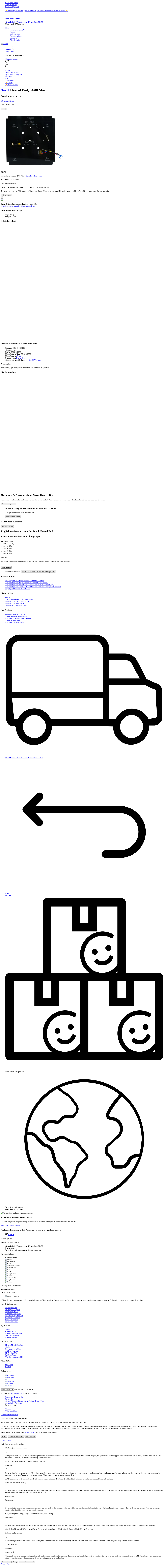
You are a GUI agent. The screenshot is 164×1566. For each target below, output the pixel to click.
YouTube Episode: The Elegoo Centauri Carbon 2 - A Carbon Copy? (29, 585)
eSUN (7, 597)
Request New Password (13, 1333)
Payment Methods (11, 1312)
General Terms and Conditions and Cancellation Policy (24, 1401)
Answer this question (13, 517)
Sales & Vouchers (11, 1320)
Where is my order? (17, 30)
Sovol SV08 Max (35, 360)
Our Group (9, 1365)
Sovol (5, 90)
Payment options (16, 36)
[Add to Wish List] (2, 197)
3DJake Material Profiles (14, 1345)
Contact (8, 1367)
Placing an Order (11, 1308)
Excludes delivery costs (34, 176)
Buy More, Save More (13, 1349)
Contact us (13, 38)
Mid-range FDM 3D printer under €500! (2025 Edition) (25, 581)
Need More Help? (11, 1322)
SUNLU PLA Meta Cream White (17, 601)
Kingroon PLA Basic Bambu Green (18, 618)
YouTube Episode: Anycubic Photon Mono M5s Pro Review (26, 583)
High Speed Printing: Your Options (17, 589)
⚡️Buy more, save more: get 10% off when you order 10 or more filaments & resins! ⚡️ (36, 11)
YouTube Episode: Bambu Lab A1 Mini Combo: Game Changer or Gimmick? (33, 587)
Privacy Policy (10, 1399)
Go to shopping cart (12, 7)
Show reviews (6, 567)
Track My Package (12, 1335)
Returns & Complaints (13, 1314)
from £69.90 (24, 22)
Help (7, 28)
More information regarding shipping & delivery (18, 206)
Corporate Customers (12, 1318)
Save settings (6, 1562)
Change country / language (23, 1389)
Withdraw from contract (9, 1415)
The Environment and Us (14, 1357)
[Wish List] (7, 63)
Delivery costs (15, 34)
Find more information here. (11, 1225)
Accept (4, 1436)
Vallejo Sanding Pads (12, 620)
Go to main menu (11, 3)
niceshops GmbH (17, 1393)
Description (7, 364)
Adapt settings (30, 1436)
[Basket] (84, 66)
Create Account (10, 1331)
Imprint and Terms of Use (14, 1397)
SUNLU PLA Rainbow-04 (15, 603)
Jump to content (11, 5)
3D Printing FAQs (11, 1353)
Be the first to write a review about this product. (38, 572)
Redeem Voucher (11, 1337)
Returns (12, 32)
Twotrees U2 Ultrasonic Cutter (16, 606)
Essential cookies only (16, 1436)
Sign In (7, 1329)
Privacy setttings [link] (11, 1405)
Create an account (11, 59)
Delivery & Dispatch (12, 1310)
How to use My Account (14, 1316)
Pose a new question (8, 504)
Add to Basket (6, 195)
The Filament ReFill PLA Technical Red (19, 599)
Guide (7, 1347)
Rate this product (7, 526)
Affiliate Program (11, 1351)
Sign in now (9, 51)
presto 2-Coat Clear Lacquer (15, 614)
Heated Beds (20, 358)
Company (8, 1409)
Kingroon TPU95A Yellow (14, 622)
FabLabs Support (11, 1355)
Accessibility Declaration (14, 1403)
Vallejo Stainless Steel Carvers (16, 616)
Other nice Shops (11, 1411)
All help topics (15, 40)
